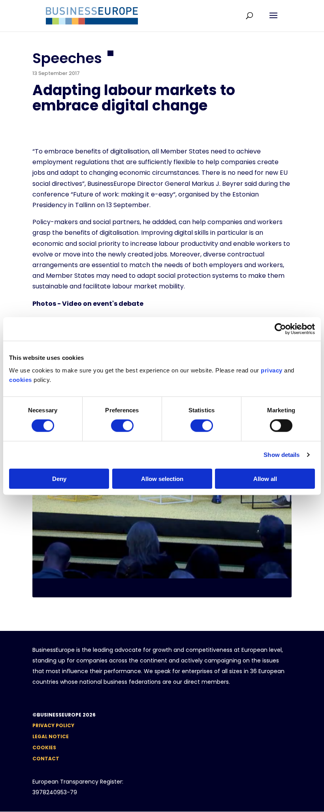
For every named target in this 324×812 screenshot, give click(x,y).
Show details (282, 454)
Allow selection (162, 478)
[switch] (122, 425)
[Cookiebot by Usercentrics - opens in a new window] (280, 329)
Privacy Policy (53, 725)
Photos (44, 303)
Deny (59, 478)
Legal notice (50, 736)
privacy (272, 370)
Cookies (44, 747)
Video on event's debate (102, 303)
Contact (45, 758)
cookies (20, 379)
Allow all (265, 478)
